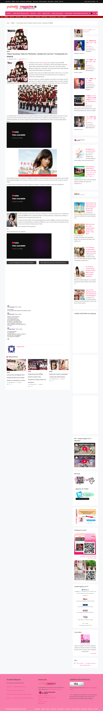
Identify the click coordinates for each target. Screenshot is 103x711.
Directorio (33, 13)
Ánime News (50, 1)
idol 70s (59, 16)
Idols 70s (61, 1)
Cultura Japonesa (43, 1)
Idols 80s (56, 1)
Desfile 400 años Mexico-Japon (21, 13)
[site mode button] (90, 13)
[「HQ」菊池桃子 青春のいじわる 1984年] (79, 64)
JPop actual (35, 1)
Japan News (8, 1)
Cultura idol (22, 1)
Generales (31, 16)
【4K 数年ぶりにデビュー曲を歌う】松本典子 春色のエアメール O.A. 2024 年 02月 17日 (91, 99)
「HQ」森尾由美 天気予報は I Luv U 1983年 (91, 42)
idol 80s (64, 16)
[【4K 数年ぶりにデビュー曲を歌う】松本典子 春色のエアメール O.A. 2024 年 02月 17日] (79, 100)
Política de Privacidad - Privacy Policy (46, 697)
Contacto (8, 13)
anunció (45, 62)
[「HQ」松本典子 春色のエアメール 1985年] (79, 121)
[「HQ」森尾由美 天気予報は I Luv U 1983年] (79, 45)
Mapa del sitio (46, 13)
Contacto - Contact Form (44, 695)
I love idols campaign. (85, 644)
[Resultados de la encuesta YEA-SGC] (79, 153)
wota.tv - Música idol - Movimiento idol (15, 690)
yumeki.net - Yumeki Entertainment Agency (16, 686)
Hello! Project (29, 1)
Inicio (39, 13)
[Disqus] (38, 283)
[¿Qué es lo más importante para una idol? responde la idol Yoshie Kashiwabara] (79, 294)
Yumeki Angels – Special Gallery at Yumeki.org (76, 13)
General (17, 1)
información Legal (42, 701)
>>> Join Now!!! (92, 653)
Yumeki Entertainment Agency (54, 689)
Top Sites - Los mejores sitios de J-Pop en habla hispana (20, 698)
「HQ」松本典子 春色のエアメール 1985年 (91, 118)
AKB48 (13, 1)
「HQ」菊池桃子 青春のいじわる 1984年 (91, 61)
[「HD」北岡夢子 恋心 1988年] (79, 83)
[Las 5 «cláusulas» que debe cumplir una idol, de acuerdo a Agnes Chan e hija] (79, 252)
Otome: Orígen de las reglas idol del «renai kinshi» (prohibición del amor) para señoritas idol (91, 206)
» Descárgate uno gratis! (92, 558)
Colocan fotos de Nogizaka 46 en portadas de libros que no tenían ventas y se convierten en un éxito (16, 377)
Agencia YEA (22, 59)
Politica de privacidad (57, 13)
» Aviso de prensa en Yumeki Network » (89, 555)
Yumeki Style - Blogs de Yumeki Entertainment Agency (19, 694)
